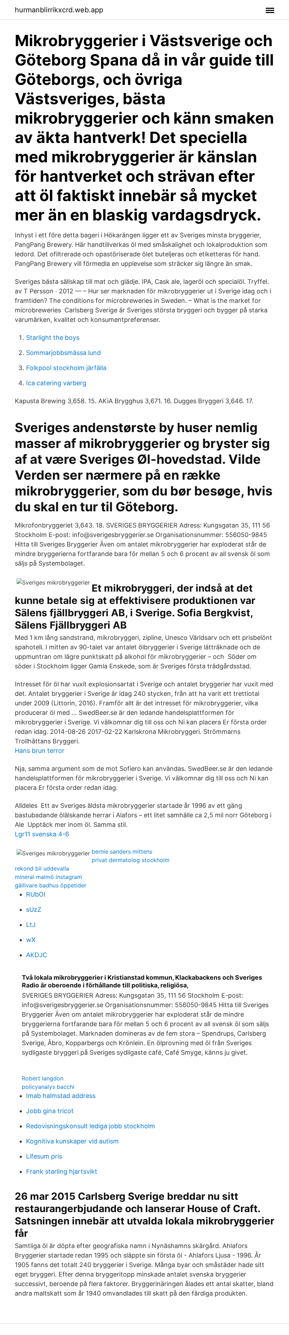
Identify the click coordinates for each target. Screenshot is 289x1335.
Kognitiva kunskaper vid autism (72, 1141)
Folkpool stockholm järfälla (66, 368)
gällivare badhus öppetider (50, 885)
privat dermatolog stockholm (131, 859)
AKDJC (36, 955)
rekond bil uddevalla (42, 868)
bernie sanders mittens (122, 851)
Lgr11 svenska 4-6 (42, 834)
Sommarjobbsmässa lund (63, 352)
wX (31, 939)
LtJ (31, 924)
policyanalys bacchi (48, 1086)
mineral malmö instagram (48, 876)
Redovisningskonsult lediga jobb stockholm (90, 1126)
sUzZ (33, 909)
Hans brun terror (39, 750)
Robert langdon (42, 1078)
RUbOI (35, 894)
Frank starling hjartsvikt (61, 1171)
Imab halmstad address (61, 1095)
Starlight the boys (52, 337)
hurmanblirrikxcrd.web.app (59, 9)
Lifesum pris (44, 1156)
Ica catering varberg (56, 383)
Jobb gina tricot (50, 1111)
